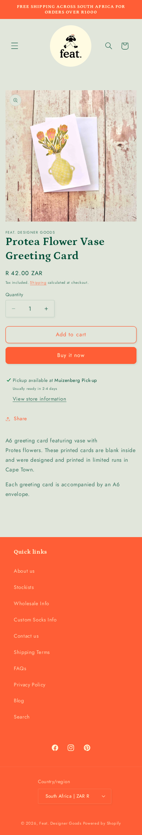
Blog (19, 700)
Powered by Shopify (102, 823)
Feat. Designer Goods (60, 823)
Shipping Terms (32, 652)
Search (22, 717)
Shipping (38, 282)
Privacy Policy (29, 684)
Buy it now (71, 355)
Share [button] (20, 418)
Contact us (26, 636)
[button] (14, 46)
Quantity (14, 294)
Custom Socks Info (35, 619)
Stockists (24, 587)
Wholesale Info (31, 603)
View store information (40, 399)
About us (24, 571)
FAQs (20, 668)
